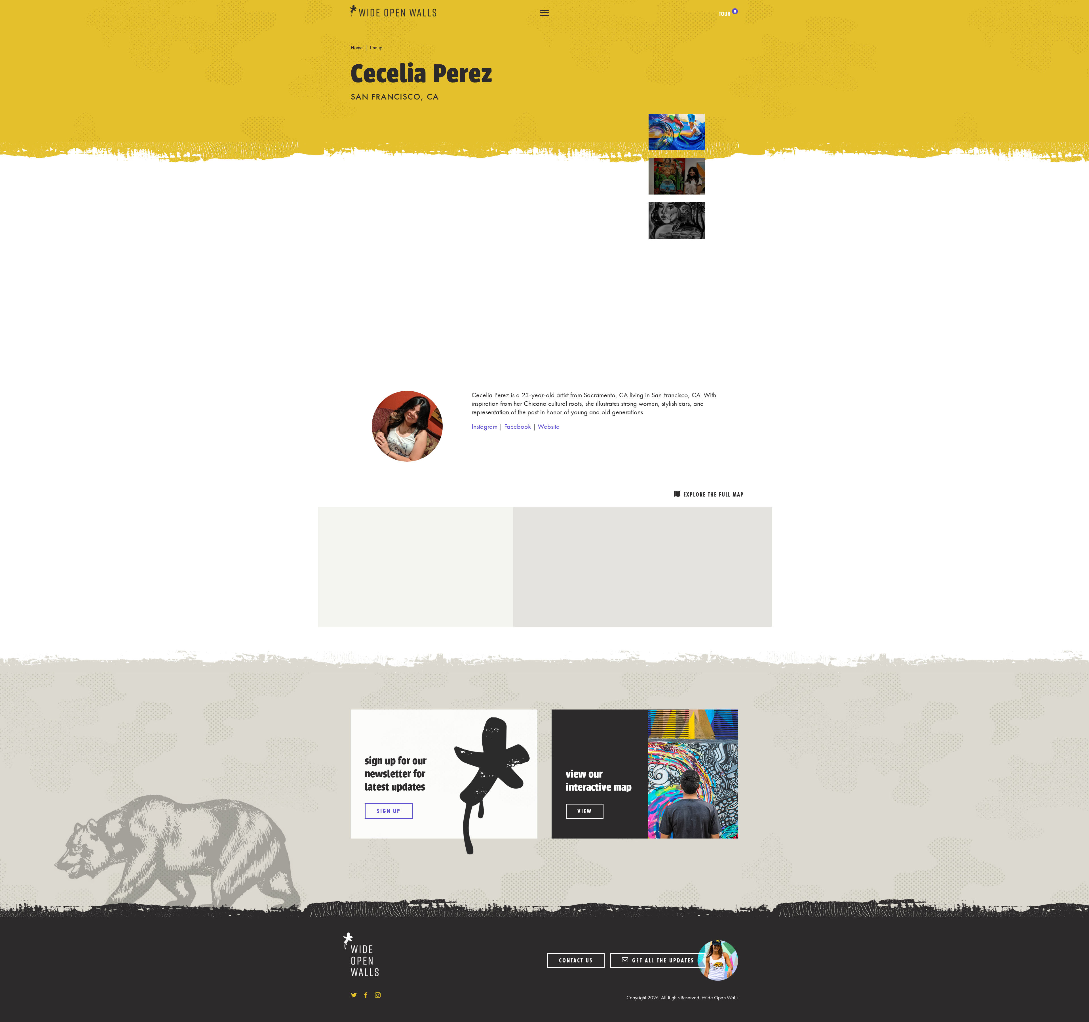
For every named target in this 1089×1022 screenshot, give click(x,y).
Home (357, 47)
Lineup (376, 47)
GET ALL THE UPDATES (662, 960)
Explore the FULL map (713, 495)
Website (549, 426)
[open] (544, 13)
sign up (389, 811)
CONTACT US (576, 960)
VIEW (584, 811)
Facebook (517, 426)
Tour (727, 14)
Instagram (484, 426)
